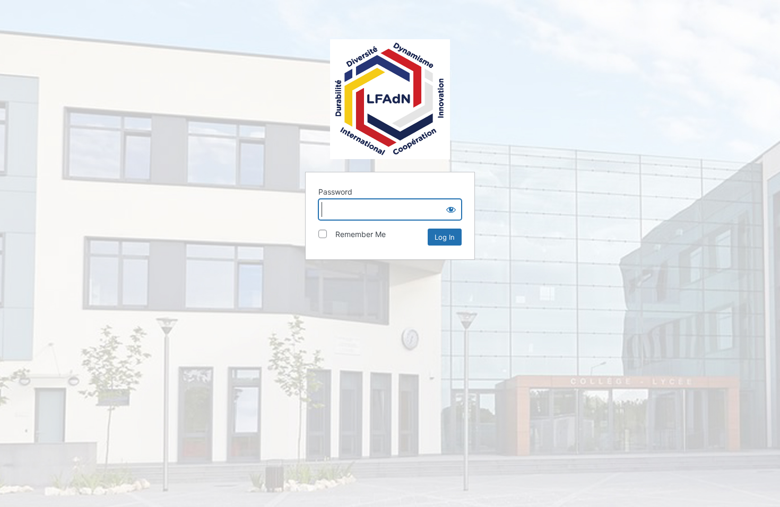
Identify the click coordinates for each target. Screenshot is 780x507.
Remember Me (357, 234)
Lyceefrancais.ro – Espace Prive (390, 99)
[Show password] (451, 209)
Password (335, 191)
